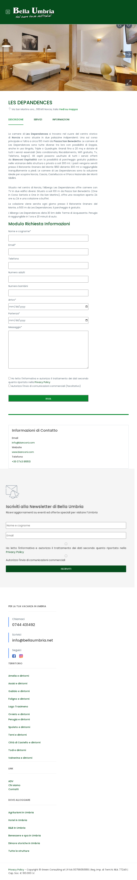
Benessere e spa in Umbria (24, 835)
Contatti (13, 789)
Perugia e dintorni (19, 719)
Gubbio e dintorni (19, 691)
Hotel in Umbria (17, 820)
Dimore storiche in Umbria (24, 843)
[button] (128, 82)
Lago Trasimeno (18, 706)
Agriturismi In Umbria (21, 812)
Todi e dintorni (17, 750)
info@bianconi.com (23, 442)
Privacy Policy (42, 382)
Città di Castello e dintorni (24, 742)
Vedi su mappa (68, 109)
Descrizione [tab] (15, 119)
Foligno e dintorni (18, 699)
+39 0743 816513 (21, 461)
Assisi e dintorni (17, 683)
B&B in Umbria (16, 828)
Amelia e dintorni (18, 675)
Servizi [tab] (38, 119)
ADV (10, 781)
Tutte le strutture (18, 851)
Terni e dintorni (17, 734)
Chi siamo (14, 785)
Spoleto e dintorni (19, 727)
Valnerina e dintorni (20, 758)
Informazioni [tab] (61, 119)
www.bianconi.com (23, 452)
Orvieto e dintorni (19, 714)
